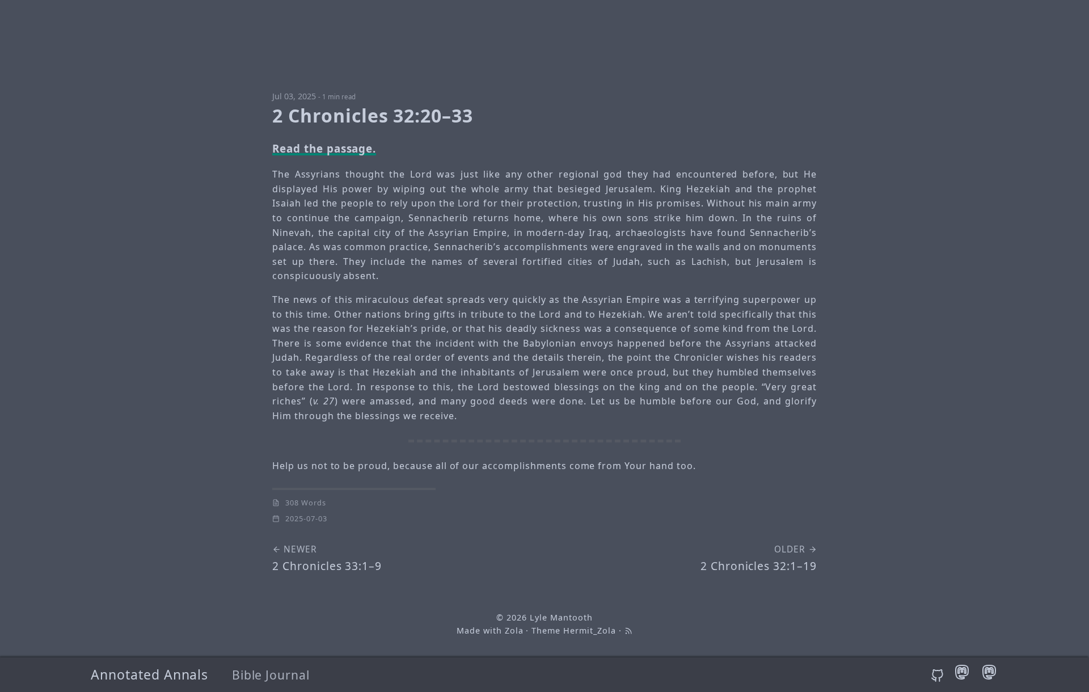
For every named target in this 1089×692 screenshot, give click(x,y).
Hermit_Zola (589, 630)
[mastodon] (964, 676)
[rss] (628, 630)
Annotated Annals (149, 674)
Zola (514, 630)
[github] (939, 676)
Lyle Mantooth (561, 617)
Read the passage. (324, 148)
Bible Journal (271, 674)
